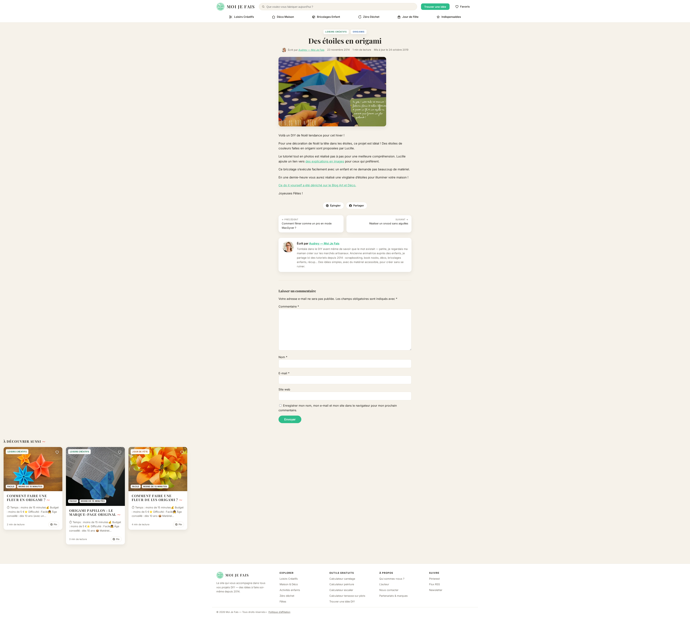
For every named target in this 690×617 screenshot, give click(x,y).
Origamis (359, 32)
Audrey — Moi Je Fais (311, 49)
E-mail (284, 373)
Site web (284, 389)
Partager (358, 205)
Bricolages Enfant (328, 16)
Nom (283, 357)
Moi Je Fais (237, 575)
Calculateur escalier (341, 590)
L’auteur (384, 584)
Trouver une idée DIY (342, 601)
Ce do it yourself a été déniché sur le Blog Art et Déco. (317, 185)
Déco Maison (285, 16)
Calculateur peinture (341, 584)
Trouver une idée (435, 6)
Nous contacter (388, 590)
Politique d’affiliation (279, 612)
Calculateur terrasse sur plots (347, 595)
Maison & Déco (289, 584)
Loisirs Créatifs (244, 16)
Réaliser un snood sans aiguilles (388, 221)
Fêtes (283, 601)
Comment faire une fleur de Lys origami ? (155, 497)
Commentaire (289, 306)
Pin (55, 524)
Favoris (465, 6)
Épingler (335, 205)
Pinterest (434, 578)
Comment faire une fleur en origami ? (27, 497)
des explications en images (324, 161)
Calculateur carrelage (342, 578)
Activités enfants (290, 590)
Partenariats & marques (393, 595)
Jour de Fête (410, 16)
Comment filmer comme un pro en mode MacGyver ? (307, 223)
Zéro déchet (287, 595)
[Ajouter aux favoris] (57, 452)
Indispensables (451, 16)
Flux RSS (434, 584)
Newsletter (435, 590)
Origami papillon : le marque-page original (92, 512)
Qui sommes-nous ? (391, 578)
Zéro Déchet (371, 16)
